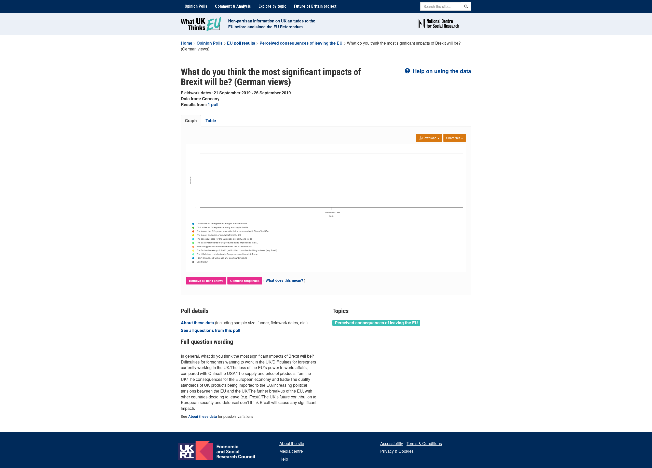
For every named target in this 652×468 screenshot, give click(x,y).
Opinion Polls (196, 6)
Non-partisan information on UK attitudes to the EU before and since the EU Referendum (271, 24)
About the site (291, 443)
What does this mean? (284, 280)
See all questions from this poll (210, 330)
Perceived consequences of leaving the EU (301, 43)
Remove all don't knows (206, 280)
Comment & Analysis (233, 6)
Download (429, 138)
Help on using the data (441, 71)
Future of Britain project (315, 6)
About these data (198, 323)
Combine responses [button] (245, 280)
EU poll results (241, 43)
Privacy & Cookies (397, 451)
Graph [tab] (191, 120)
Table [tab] (211, 120)
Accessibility (391, 443)
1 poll (213, 104)
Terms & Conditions (424, 443)
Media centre (291, 451)
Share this (453, 138)
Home (186, 43)
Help (283, 459)
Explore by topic (272, 6)
